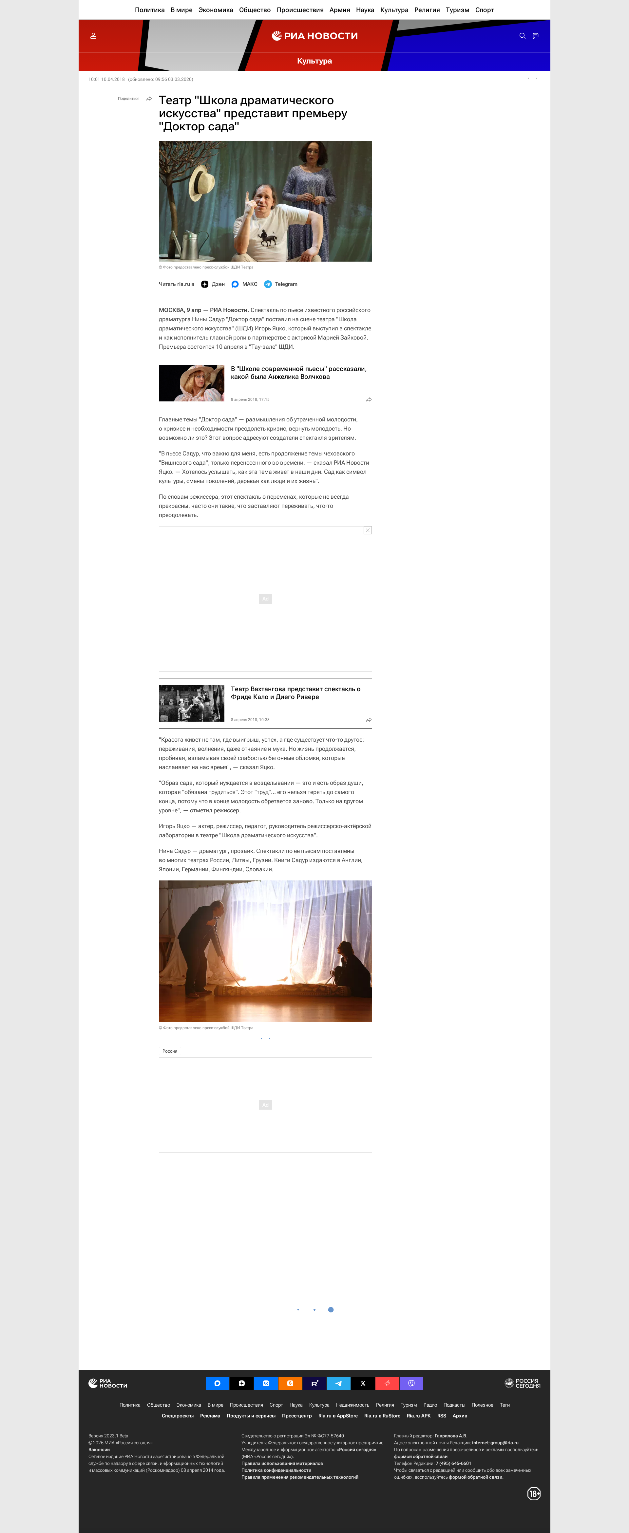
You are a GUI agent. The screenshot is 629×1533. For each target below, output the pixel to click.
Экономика (189, 1405)
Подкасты (454, 1405)
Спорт (276, 1405)
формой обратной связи (421, 1456)
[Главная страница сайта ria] (315, 36)
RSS (441, 1416)
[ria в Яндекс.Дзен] (242, 1383)
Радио (430, 1405)
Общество (158, 1405)
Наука (296, 1405)
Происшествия (246, 1405)
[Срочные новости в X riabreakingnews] (387, 1383)
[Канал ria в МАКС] (217, 1383)
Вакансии (99, 1449)
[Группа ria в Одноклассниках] (290, 1383)
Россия (170, 1051)
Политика (130, 1405)
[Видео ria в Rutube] (314, 1383)
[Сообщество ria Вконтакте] (266, 1383)
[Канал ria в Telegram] (339, 1383)
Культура (319, 1405)
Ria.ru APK (419, 1416)
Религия (385, 1405)
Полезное (482, 1405)
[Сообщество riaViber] (411, 1383)
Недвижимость (353, 1405)
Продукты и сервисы (251, 1416)
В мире (215, 1405)
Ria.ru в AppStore (338, 1416)
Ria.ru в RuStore (382, 1416)
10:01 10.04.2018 (106, 79)
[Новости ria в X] (363, 1383)
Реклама (210, 1416)
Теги (505, 1405)
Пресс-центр (297, 1416)
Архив (460, 1416)
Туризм (409, 1405)
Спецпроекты (178, 1416)
